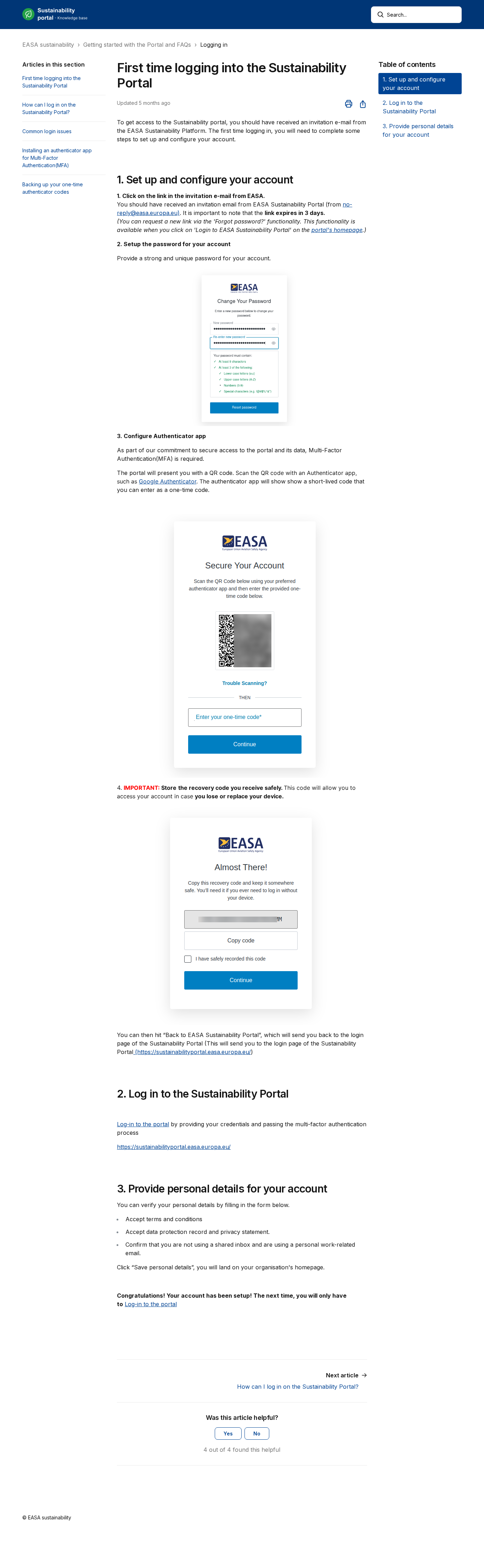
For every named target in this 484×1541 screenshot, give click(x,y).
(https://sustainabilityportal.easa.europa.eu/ (192, 1051)
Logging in (213, 44)
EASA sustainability (48, 44)
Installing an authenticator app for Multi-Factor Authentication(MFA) (57, 157)
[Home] (55, 14)
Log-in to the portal (143, 1124)
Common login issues (47, 131)
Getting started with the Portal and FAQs (137, 44)
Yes (228, 1433)
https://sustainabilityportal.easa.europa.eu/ (174, 1146)
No (256, 1433)
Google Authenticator (167, 481)
